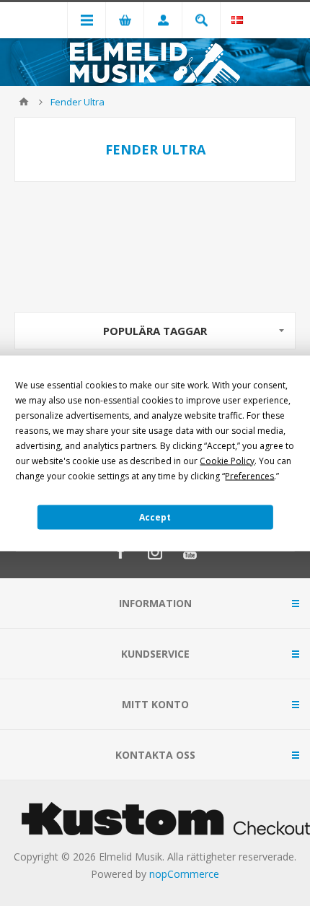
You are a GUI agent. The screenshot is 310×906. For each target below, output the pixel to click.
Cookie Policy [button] (227, 460)
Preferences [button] (249, 475)
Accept (155, 517)
